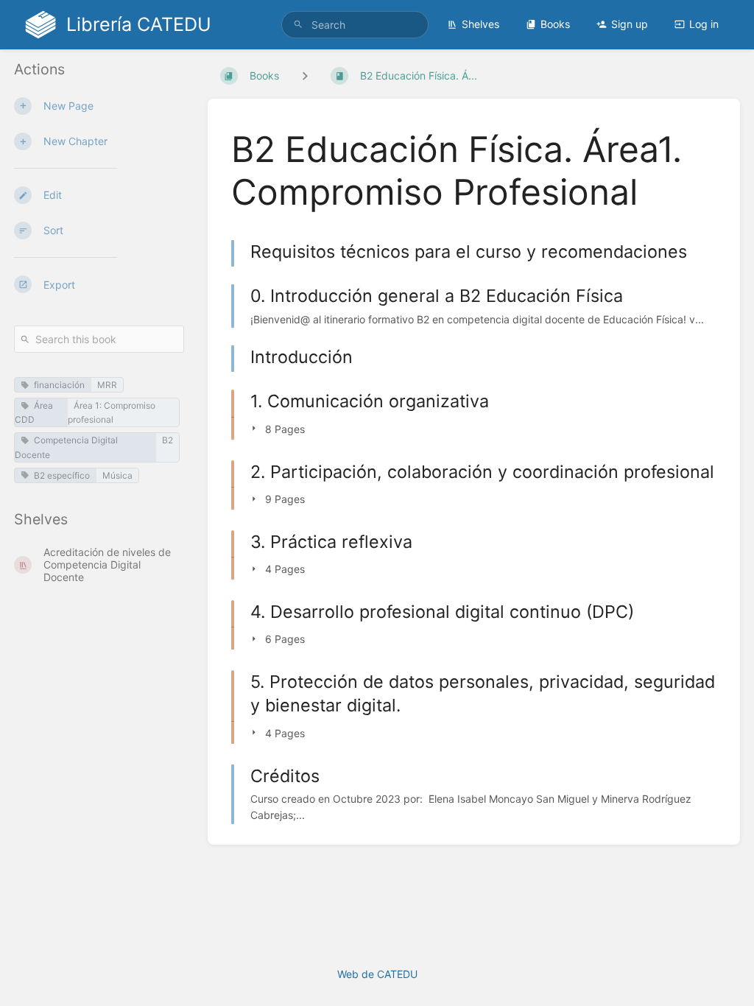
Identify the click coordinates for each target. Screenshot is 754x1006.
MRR (107, 384)
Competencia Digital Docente (66, 447)
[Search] (298, 24)
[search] (355, 24)
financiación (59, 384)
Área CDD (34, 412)
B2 (167, 440)
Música (117, 475)
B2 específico (62, 475)
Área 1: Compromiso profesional (111, 412)
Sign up (629, 24)
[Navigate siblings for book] (305, 75)
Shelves (480, 24)
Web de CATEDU (377, 974)
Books (555, 24)
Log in (704, 24)
